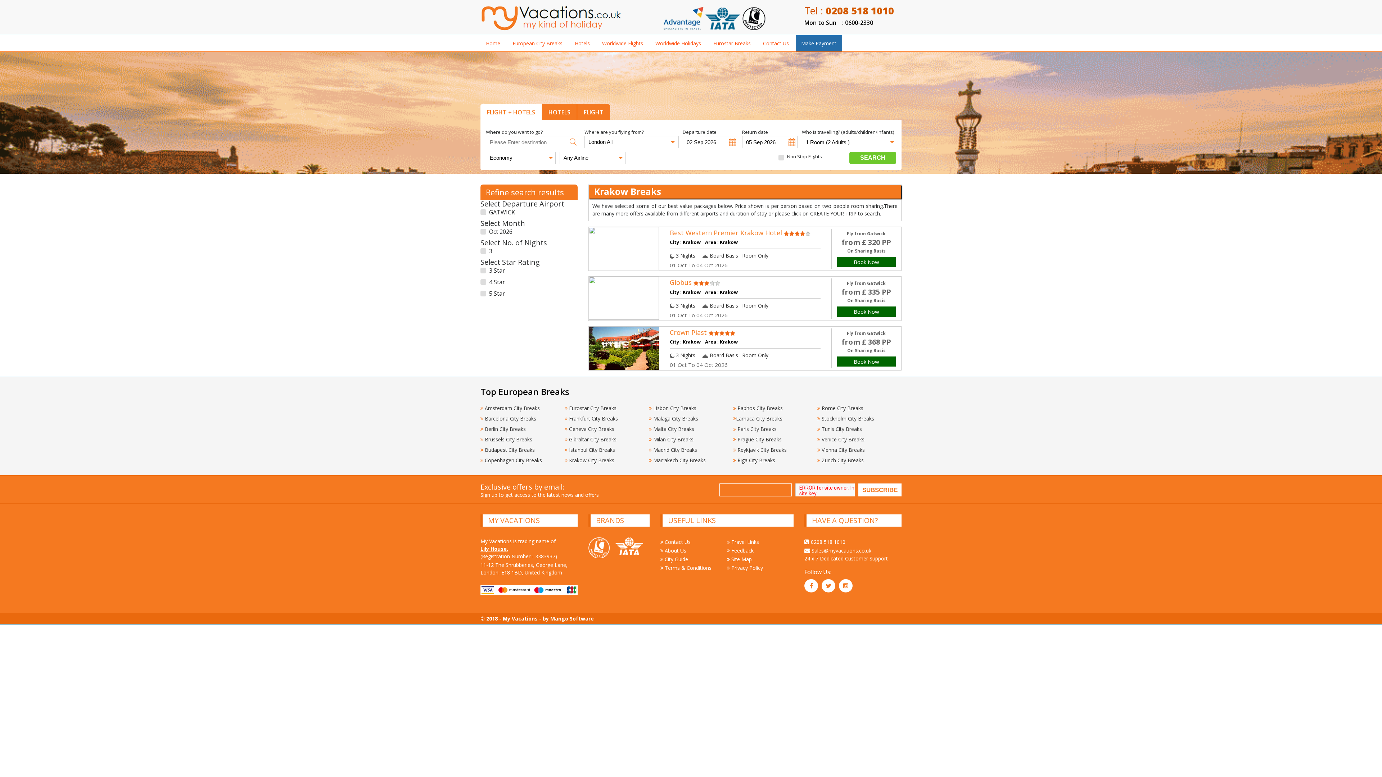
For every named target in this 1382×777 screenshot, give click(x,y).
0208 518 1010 (827, 542)
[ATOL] (753, 18)
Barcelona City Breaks (509, 418)
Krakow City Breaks (591, 460)
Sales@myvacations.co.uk (840, 550)
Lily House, (494, 548)
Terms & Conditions (687, 567)
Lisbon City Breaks (674, 408)
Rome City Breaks (841, 408)
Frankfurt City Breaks (593, 418)
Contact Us (776, 43)
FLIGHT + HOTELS (511, 112)
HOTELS (559, 112)
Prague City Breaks (759, 439)
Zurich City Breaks (842, 460)
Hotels (582, 43)
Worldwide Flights (622, 43)
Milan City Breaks (673, 439)
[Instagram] (846, 585)
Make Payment (818, 43)
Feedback (742, 550)
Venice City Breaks (842, 439)
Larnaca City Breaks (759, 418)
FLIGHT (594, 112)
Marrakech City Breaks (679, 460)
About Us (674, 550)
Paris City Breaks (756, 429)
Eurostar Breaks (732, 43)
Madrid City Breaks (674, 449)
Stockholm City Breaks (847, 418)
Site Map (741, 559)
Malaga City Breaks (675, 418)
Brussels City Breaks (507, 439)
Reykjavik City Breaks (761, 449)
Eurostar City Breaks (592, 408)
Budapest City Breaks (509, 449)
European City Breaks (537, 43)
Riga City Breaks (755, 460)
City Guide (675, 559)
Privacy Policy (746, 567)
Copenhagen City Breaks (512, 460)
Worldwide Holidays (678, 43)
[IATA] (723, 18)
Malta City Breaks (673, 429)
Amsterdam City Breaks (511, 408)
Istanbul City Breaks (591, 449)
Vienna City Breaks (842, 449)
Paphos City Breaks (759, 408)
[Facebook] (811, 585)
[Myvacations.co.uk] (551, 18)
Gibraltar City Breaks (592, 439)
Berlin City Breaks (504, 429)
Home (493, 43)
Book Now (866, 261)
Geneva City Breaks (591, 429)
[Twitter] (828, 585)
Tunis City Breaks (841, 429)
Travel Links (744, 542)
